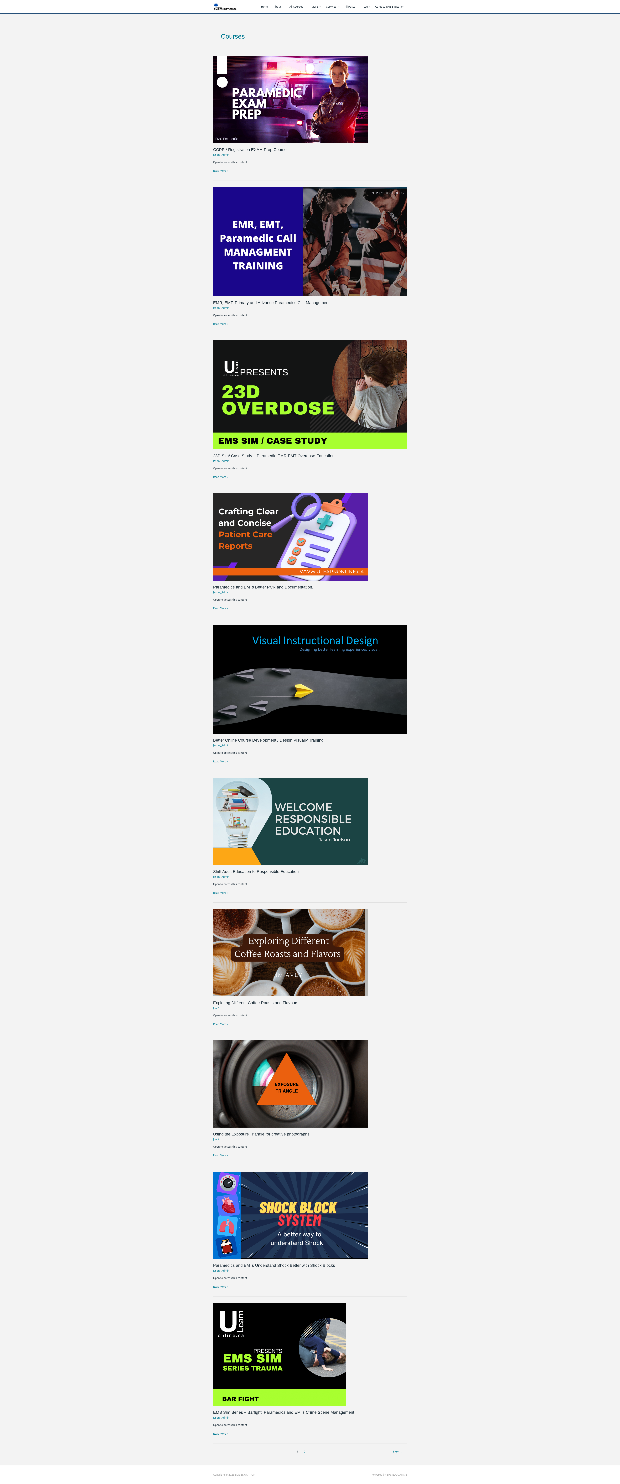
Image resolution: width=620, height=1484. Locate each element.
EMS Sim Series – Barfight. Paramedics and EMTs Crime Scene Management (283, 1412)
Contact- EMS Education (389, 6)
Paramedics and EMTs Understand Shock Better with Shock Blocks (274, 1265)
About (277, 6)
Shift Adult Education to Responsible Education (256, 871)
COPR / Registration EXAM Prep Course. (250, 149)
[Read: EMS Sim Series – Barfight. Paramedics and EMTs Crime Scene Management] (279, 1354)
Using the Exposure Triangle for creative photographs (261, 1134)
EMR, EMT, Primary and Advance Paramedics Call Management (271, 302)
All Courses (296, 6)
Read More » (220, 170)
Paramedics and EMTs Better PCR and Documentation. (263, 587)
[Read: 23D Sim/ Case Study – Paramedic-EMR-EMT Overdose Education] (310, 394)
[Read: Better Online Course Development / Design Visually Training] (310, 679)
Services (331, 6)
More (314, 6)
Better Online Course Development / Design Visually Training (268, 740)
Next (398, 1451)
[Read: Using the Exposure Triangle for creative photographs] (290, 1083)
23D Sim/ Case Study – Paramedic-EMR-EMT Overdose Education (274, 455)
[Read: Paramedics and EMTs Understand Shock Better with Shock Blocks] (290, 1215)
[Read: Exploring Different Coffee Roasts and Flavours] (290, 952)
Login (366, 6)
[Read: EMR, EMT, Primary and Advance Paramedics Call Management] (310, 241)
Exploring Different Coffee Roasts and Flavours (255, 1002)
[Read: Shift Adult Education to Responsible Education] (290, 821)
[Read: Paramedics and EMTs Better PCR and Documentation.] (290, 536)
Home (265, 6)
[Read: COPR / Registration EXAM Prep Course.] (290, 99)
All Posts (350, 6)
